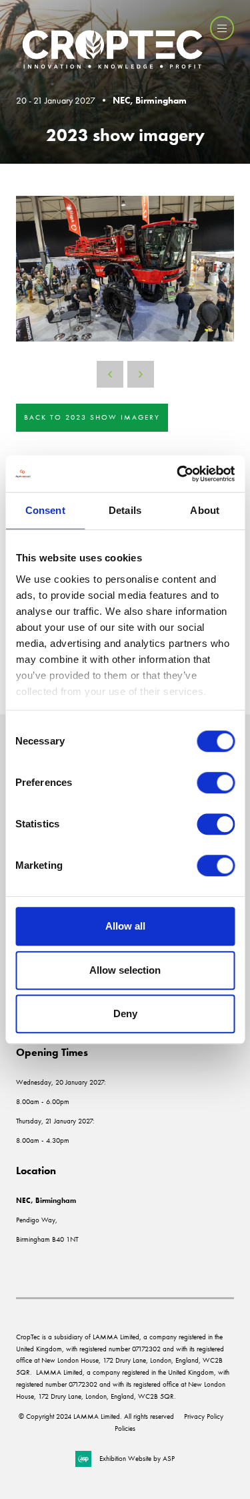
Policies (125, 1428)
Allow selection (125, 970)
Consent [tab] (45, 510)
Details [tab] (125, 510)
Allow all (125, 926)
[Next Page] (140, 374)
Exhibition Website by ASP (137, 1458)
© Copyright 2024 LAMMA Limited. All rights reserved (96, 1416)
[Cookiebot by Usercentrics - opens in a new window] (178, 474)
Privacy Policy (203, 1416)
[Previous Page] (110, 374)
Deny (125, 1013)
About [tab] (204, 510)
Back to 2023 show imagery (92, 417)
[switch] (216, 782)
